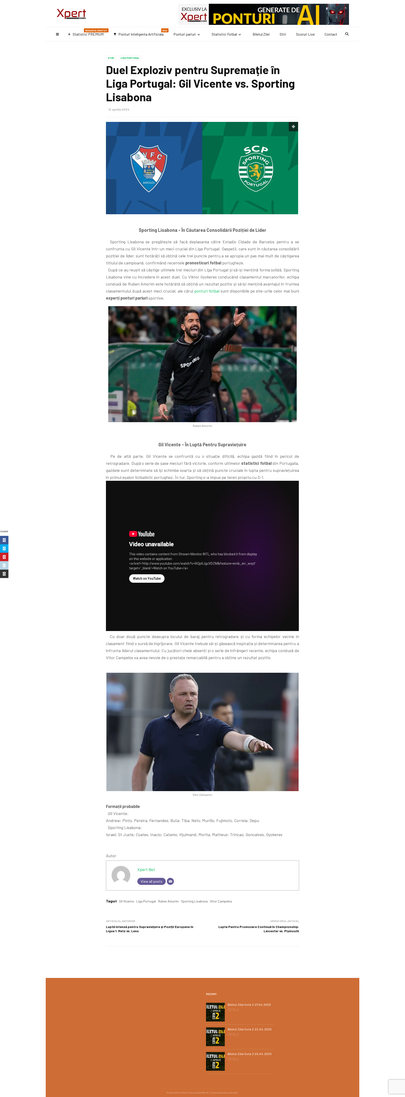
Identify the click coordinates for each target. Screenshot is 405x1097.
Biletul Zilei (261, 34)
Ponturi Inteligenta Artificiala (140, 32)
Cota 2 (233, 1010)
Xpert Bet (146, 869)
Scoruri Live (305, 34)
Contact (331, 34)
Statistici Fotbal (224, 34)
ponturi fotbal (206, 290)
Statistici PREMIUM (87, 32)
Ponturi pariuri (184, 34)
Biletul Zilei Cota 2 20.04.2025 (250, 1054)
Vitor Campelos (221, 901)
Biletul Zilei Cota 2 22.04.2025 (250, 1029)
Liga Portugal (130, 57)
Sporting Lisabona (194, 901)
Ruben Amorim (168, 901)
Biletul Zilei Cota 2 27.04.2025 (249, 1005)
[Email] (170, 881)
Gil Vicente (126, 901)
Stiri (283, 34)
